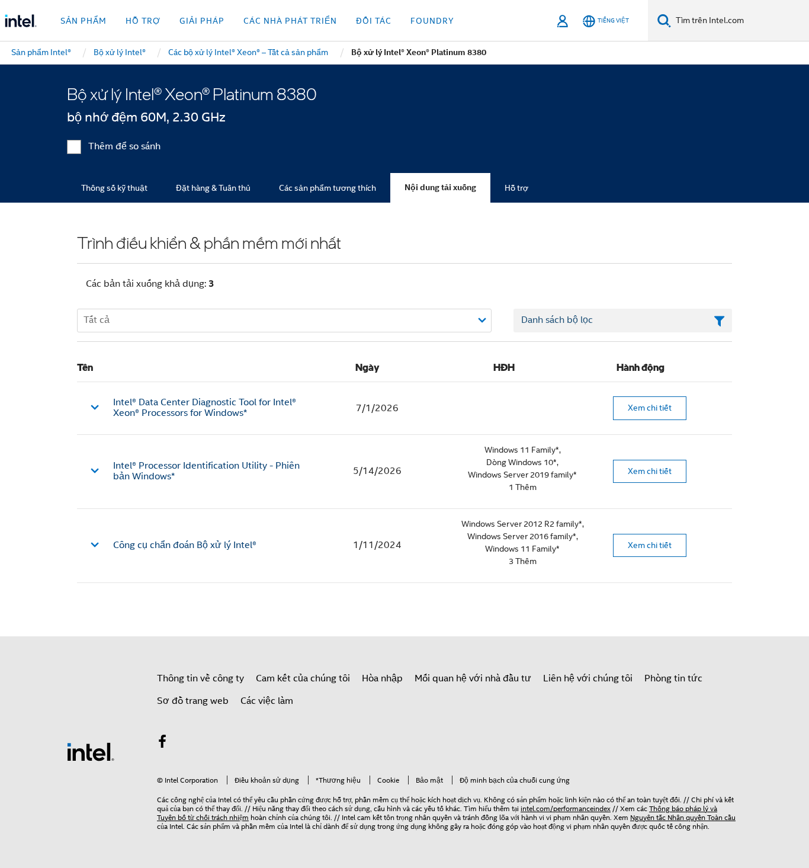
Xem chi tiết (650, 407)
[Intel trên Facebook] (162, 743)
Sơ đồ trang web (193, 701)
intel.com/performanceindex (566, 808)
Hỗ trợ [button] (143, 20)
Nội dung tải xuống (440, 187)
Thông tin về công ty (200, 678)
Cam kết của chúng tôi (303, 678)
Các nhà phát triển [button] (290, 20)
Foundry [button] (432, 20)
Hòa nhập (382, 678)
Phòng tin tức (673, 678)
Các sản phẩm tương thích (327, 187)
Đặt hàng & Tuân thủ (213, 187)
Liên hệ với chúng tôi (588, 678)
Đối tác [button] (373, 20)
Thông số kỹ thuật (114, 187)
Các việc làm (266, 701)
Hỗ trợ (516, 187)
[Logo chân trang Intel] (90, 751)
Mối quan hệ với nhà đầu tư (473, 678)
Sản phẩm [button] (83, 20)
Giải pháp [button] (201, 20)
